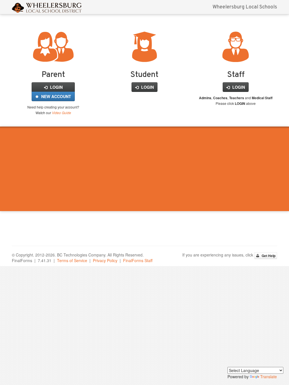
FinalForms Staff (137, 260)
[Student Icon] (144, 55)
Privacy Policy (105, 260)
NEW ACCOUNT (55, 96)
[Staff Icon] (235, 55)
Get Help (268, 255)
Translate (268, 376)
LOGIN (56, 87)
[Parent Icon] (53, 55)
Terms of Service (72, 260)
